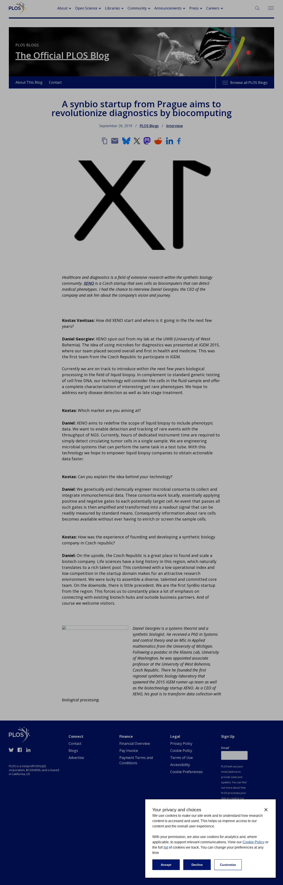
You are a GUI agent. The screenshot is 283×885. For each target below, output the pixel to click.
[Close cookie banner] (266, 809)
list (166, 847)
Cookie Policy (253, 842)
